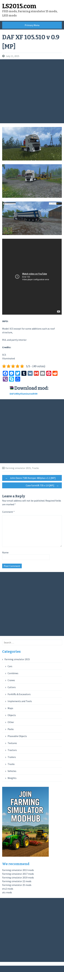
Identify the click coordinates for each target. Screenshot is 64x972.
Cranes (11, 680)
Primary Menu (32, 25)
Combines (13, 673)
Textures (12, 743)
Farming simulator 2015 (18, 468)
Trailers (12, 757)
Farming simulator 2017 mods (18, 873)
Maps (10, 708)
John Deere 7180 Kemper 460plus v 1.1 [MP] (30, 477)
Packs (11, 729)
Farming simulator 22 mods (16, 881)
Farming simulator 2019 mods (18, 877)
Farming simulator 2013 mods (18, 870)
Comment (8, 511)
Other (11, 722)
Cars (10, 666)
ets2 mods (7, 888)
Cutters (12, 687)
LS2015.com (19, 6)
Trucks (35, 468)
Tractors (12, 750)
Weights (12, 778)
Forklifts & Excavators (19, 694)
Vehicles (12, 771)
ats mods (7, 892)
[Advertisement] (32, 91)
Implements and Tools (20, 701)
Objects (12, 715)
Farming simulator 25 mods (16, 884)
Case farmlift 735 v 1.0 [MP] (42, 485)
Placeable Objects (17, 736)
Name (5, 552)
